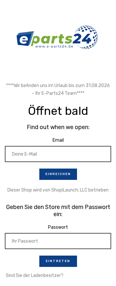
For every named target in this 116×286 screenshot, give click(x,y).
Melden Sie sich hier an (87, 275)
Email (58, 140)
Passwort (58, 227)
